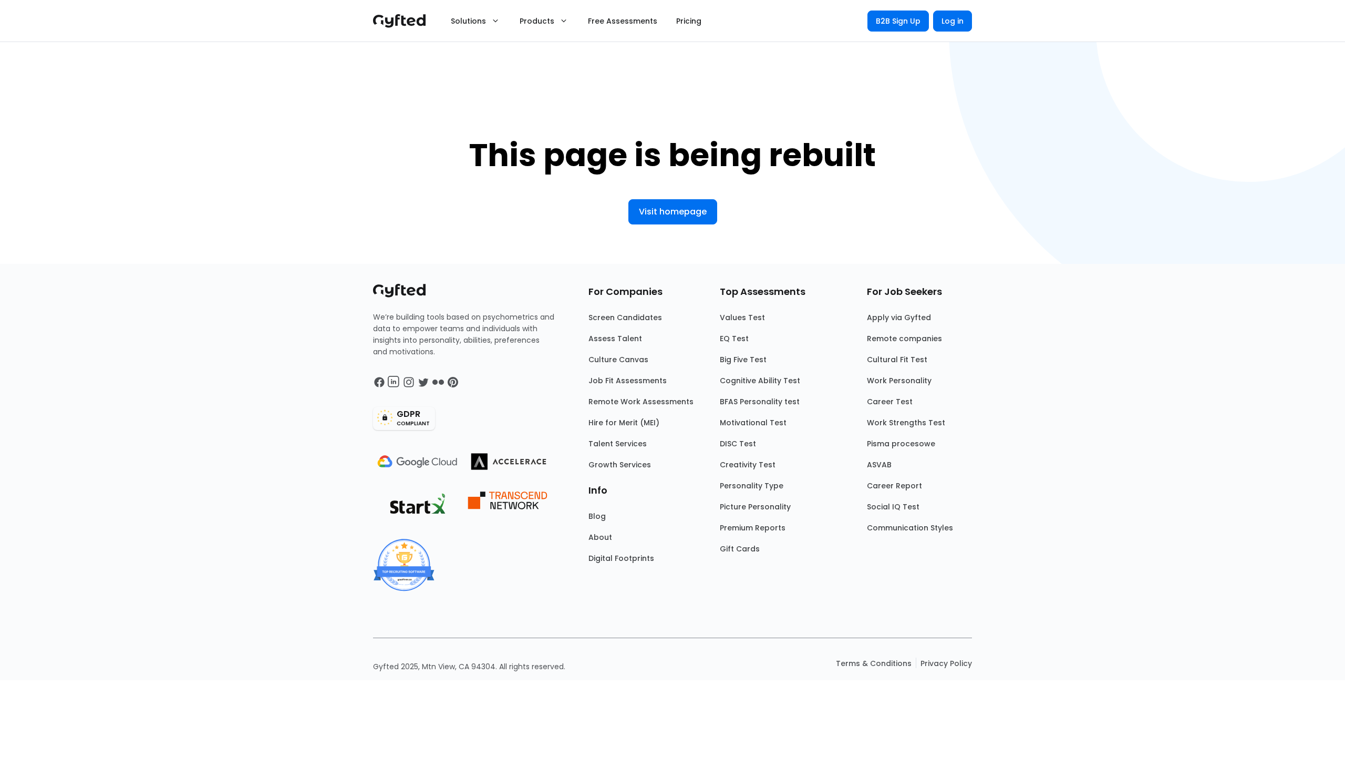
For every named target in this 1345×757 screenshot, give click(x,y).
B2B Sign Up (898, 21)
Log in (953, 21)
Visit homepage (673, 212)
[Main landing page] (404, 21)
